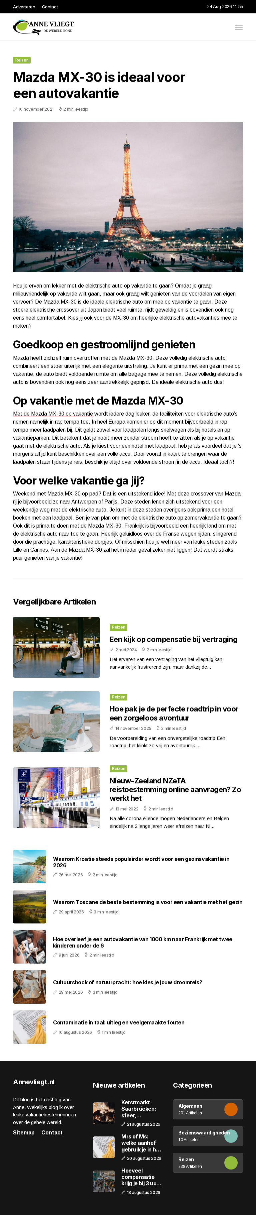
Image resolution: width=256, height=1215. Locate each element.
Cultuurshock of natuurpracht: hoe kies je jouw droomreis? (127, 982)
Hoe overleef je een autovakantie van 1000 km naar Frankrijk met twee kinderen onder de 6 (142, 942)
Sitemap (24, 1132)
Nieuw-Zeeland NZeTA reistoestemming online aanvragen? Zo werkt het (175, 789)
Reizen (21, 60)
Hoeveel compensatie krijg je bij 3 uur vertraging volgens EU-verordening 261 (141, 1177)
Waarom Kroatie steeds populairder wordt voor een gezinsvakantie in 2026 (141, 862)
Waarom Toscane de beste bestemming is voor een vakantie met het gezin (147, 902)
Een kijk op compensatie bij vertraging (173, 639)
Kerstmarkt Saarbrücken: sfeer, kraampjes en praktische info (140, 1109)
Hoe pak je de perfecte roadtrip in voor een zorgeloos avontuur (174, 713)
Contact (50, 6)
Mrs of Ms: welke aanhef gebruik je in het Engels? (141, 1143)
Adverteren (24, 6)
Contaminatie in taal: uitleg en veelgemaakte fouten (119, 1022)
